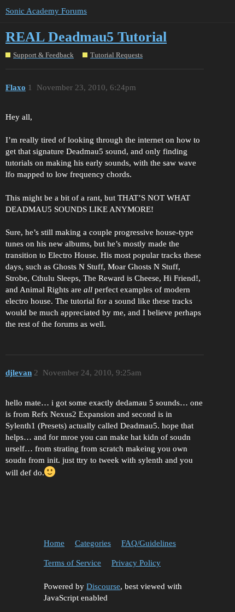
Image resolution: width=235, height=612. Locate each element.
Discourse (103, 586)
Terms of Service (72, 562)
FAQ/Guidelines (148, 543)
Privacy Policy (136, 562)
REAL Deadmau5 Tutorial (86, 37)
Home (54, 543)
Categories (93, 543)
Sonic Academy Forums (46, 11)
